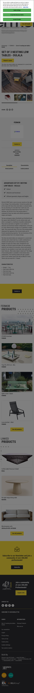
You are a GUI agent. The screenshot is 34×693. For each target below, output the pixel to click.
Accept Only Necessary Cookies (17, 14)
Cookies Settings (17, 10)
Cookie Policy (25, 7)
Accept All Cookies (17, 19)
